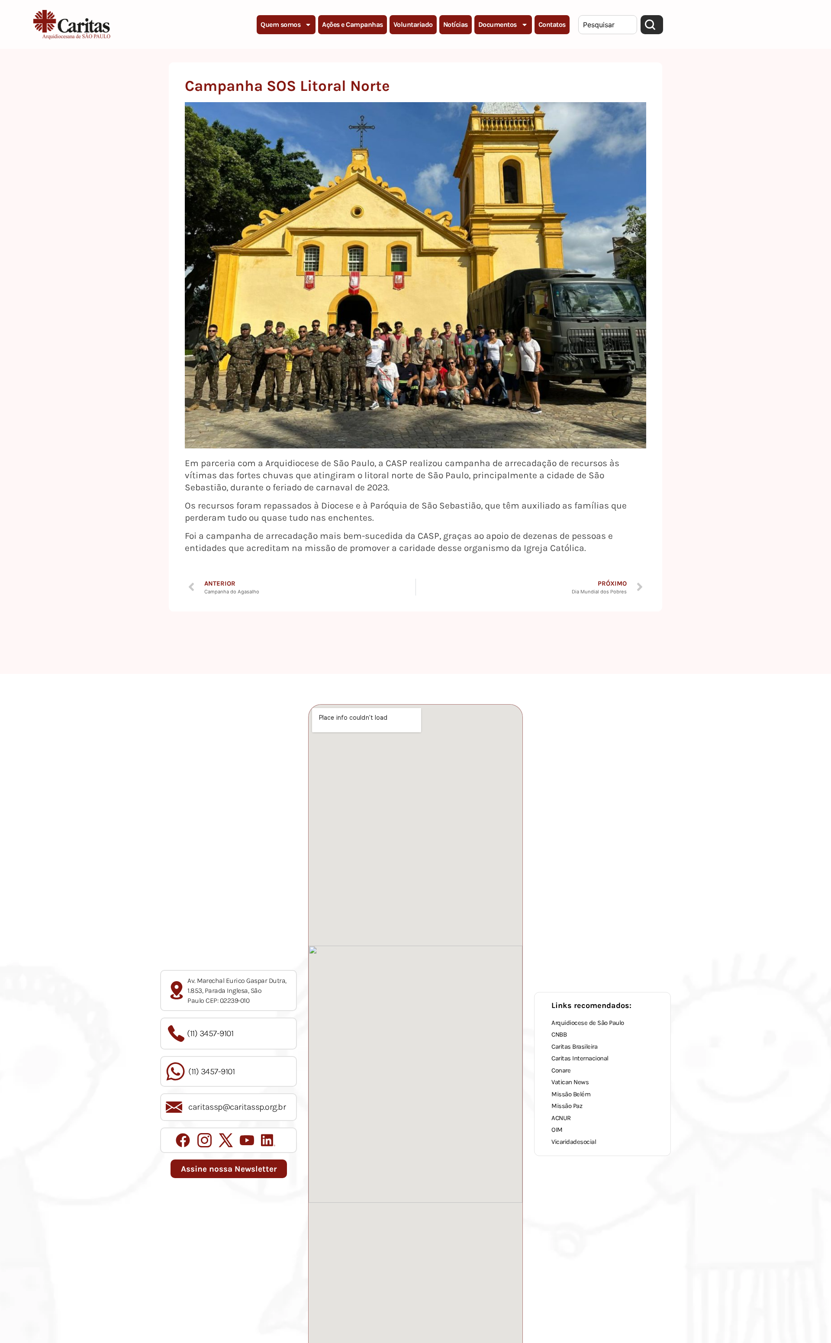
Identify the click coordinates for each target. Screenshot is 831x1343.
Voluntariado (413, 24)
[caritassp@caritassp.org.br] (174, 1107)
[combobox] (607, 24)
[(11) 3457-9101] (176, 1033)
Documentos (497, 24)
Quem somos (280, 24)
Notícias (455, 24)
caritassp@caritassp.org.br (237, 1107)
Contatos (552, 24)
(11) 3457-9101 (210, 1033)
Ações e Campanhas (352, 24)
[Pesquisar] (652, 24)
